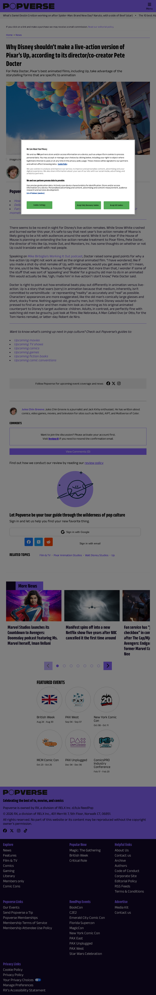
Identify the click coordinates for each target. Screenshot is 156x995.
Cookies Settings (39, 205)
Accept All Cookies (116, 205)
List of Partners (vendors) (36, 193)
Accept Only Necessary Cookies (88, 205)
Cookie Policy (62, 164)
